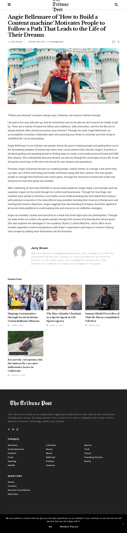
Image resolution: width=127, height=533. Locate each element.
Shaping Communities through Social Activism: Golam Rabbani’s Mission (23, 317)
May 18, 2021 (94, 325)
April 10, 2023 (56, 325)
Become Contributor (19, 490)
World (87, 461)
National (50, 457)
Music (49, 453)
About (11, 482)
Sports (88, 445)
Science (50, 465)
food (10, 457)
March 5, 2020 (18, 375)
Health (11, 465)
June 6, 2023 (17, 325)
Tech (87, 449)
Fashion (12, 453)
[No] (123, 523)
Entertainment (16, 449)
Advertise (13, 494)
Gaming (12, 461)
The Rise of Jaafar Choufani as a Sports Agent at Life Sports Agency (63, 317)
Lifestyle (51, 445)
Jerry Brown (17, 42)
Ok (50, 527)
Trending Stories (93, 457)
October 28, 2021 (36, 42)
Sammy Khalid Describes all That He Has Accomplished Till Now (102, 317)
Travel (87, 453)
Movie (49, 449)
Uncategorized (56, 42)
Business (13, 445)
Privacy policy (69, 527)
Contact (12, 486)
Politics (50, 461)
